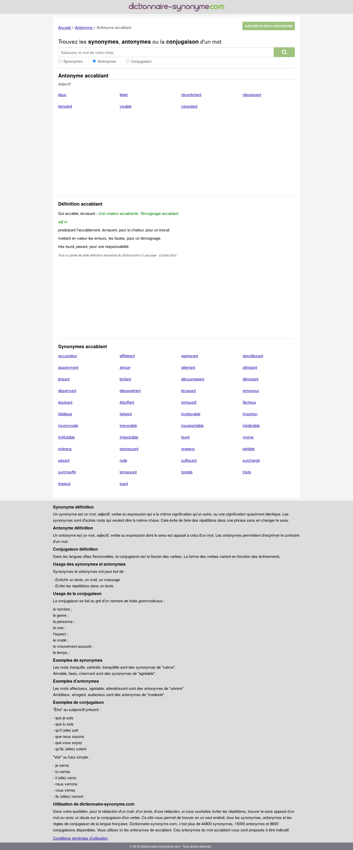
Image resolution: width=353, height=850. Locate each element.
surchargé (251, 460)
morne (248, 437)
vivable (126, 106)
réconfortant (191, 94)
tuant (124, 483)
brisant (64, 378)
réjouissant (252, 94)
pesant (64, 460)
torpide (187, 471)
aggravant (189, 355)
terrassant (128, 471)
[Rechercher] (284, 52)
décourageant (192, 378)
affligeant (127, 355)
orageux (188, 448)
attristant (250, 367)
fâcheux (249, 402)
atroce (125, 367)
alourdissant (253, 355)
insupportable (192, 425)
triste (247, 471)
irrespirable (129, 437)
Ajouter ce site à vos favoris (269, 26)
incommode (68, 425)
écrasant (188, 390)
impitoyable (190, 413)
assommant (68, 367)
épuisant (65, 402)
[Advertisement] (176, 155)
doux (62, 94)
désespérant (130, 390)
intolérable (251, 425)
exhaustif (188, 402)
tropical (64, 483)
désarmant (67, 390)
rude (123, 460)
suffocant (189, 460)
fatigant (126, 413)
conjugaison (182, 41)
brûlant (125, 378)
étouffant (127, 402)
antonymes (136, 41)
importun (250, 413)
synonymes (103, 41)
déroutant (250, 378)
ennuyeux (251, 390)
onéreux (65, 448)
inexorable (128, 425)
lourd (185, 437)
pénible (249, 448)
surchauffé (67, 471)
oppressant (129, 448)
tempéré (65, 106)
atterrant (188, 367)
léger (124, 94)
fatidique (65, 413)
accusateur (67, 355)
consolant (189, 106)
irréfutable (66, 437)
